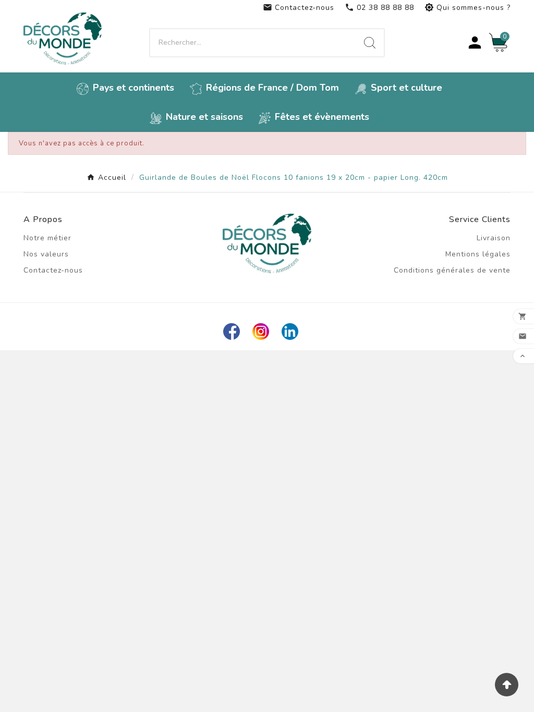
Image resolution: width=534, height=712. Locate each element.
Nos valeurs (46, 254)
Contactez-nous (298, 8)
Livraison (494, 238)
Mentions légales (478, 254)
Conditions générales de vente (452, 270)
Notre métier (47, 238)
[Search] (369, 42)
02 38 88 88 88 (379, 8)
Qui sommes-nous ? (467, 8)
